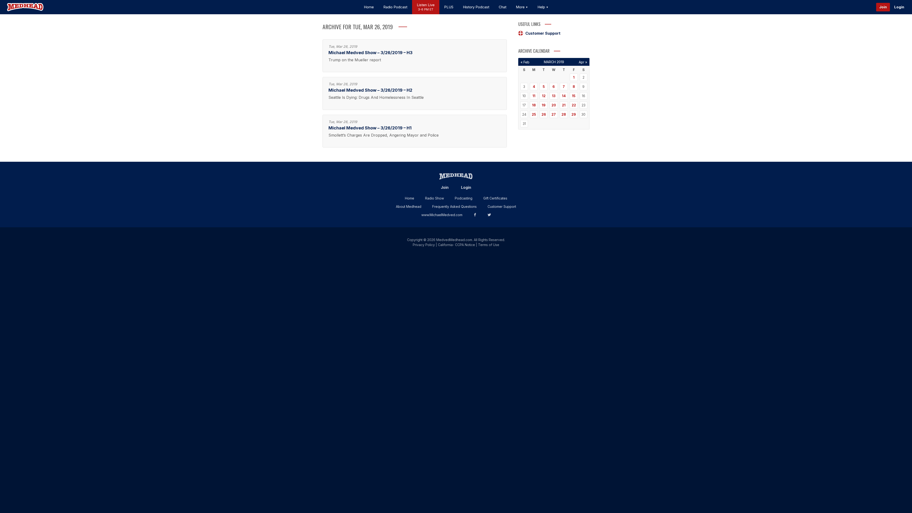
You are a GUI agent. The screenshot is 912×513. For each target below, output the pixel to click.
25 (534, 114)
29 (573, 114)
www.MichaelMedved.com (441, 215)
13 (554, 96)
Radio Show (434, 198)
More (521, 7)
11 (533, 96)
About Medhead (408, 206)
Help (541, 7)
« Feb (525, 62)
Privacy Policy (424, 245)
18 (534, 105)
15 (573, 96)
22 (574, 105)
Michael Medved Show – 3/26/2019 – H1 (370, 127)
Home (369, 7)
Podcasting (463, 198)
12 (544, 96)
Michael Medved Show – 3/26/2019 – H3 (370, 52)
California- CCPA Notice (456, 245)
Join (883, 7)
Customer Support (542, 33)
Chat (502, 7)
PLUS (448, 7)
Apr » (583, 62)
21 (563, 105)
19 (544, 105)
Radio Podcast (395, 7)
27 (553, 114)
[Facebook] (475, 215)
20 (553, 105)
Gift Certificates (495, 198)
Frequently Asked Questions (454, 206)
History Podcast (476, 7)
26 (544, 114)
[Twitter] (489, 215)
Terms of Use (488, 245)
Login (899, 7)
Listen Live (426, 7)
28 (563, 114)
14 (564, 96)
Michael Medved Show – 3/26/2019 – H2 (370, 90)
